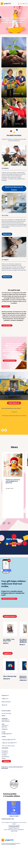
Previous (4, 523)
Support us (5, 698)
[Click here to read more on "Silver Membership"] (10, 665)
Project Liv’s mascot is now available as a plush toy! (13, 481)
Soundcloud (5, 756)
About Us (4, 705)
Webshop (6, 761)
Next (9, 523)
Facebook (5, 753)
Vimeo (4, 758)
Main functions (6, 702)
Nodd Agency (17, 843)
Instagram (5, 751)
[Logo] (10, 2)
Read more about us (15, 543)
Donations (5, 306)
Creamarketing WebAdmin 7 (11, 844)
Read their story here (9, 360)
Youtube (4, 755)
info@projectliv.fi (7, 733)
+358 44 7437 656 (7, 743)
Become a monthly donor (9, 598)
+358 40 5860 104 (7, 740)
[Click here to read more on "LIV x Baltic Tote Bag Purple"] (10, 628)
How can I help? (7, 325)
